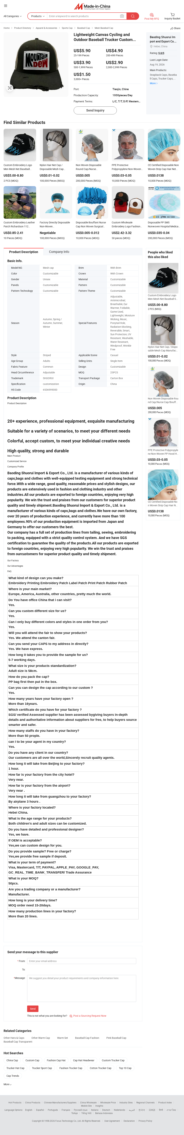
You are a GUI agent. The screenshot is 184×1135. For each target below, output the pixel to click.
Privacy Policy (145, 1120)
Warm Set (62, 1038)
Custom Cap (32, 1060)
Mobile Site (86, 1105)
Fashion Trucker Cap (70, 1068)
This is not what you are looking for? (47, 1015)
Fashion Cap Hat (56, 1060)
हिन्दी (161, 1109)
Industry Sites (126, 1102)
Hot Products (14, 1102)
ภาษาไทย (171, 1109)
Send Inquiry (95, 110)
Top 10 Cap (125, 1068)
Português (53, 1109)
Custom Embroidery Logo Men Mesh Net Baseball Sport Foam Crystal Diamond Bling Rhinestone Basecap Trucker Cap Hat (162, 297)
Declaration (129, 1120)
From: (21, 961)
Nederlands (119, 1109)
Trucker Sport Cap (42, 1068)
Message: (19, 978)
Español (40, 1109)
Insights (99, 1105)
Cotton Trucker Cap (100, 1068)
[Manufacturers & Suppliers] (92, 6)
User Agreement (112, 1120)
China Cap (12, 1060)
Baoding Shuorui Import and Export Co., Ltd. (162, 41)
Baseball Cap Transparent (18, 1041)
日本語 (152, 1109)
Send (33, 1008)
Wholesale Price (108, 1102)
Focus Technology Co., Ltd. (68, 1120)
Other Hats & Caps (14, 1038)
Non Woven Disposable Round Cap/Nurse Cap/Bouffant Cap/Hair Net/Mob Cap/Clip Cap (163, 400)
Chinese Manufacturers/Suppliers (60, 1102)
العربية (132, 1109)
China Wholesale (88, 1102)
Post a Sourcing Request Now (88, 1015)
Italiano (94, 1109)
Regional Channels (145, 1102)
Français (66, 1109)
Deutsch (106, 1109)
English (28, 1109)
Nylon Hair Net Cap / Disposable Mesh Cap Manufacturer (163, 348)
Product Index (165, 1102)
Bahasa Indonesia (104, 1113)
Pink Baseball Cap (116, 1038)
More (153, 83)
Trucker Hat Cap (15, 1068)
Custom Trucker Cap (113, 1060)
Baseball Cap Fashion (87, 1038)
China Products (32, 1102)
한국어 (142, 1109)
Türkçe (74, 1113)
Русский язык (80, 1109)
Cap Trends (12, 1075)
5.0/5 (161, 53)
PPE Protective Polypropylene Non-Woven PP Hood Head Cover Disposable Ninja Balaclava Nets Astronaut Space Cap (163, 452)
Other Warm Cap (40, 1038)
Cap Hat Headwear (83, 1060)
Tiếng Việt (86, 1113)
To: (23, 969)
